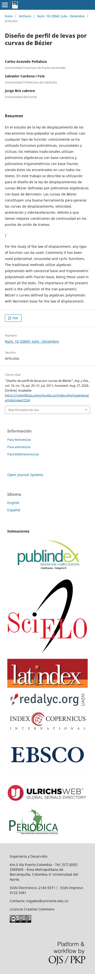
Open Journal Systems (25, 474)
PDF (15, 318)
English (13, 502)
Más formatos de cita (23, 410)
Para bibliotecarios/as (23, 454)
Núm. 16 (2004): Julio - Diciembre (61, 16)
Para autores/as (18, 447)
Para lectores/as (19, 439)
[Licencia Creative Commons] (20, 921)
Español (13, 510)
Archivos (25, 16)
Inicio (9, 16)
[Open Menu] (5, 5)
